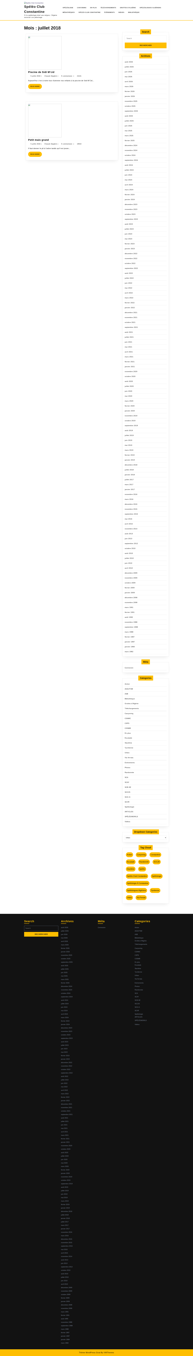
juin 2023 (128, 234)
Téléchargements (108, 7)
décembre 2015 (131, 504)
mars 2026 (129, 86)
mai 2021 (128, 347)
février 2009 (130, 588)
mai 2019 (128, 445)
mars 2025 (129, 135)
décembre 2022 (131, 253)
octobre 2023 (130, 214)
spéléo (142, 869)
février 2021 (130, 362)
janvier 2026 (130, 96)
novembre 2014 (131, 529)
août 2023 (129, 224)
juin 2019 (128, 440)
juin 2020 (128, 391)
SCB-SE (128, 787)
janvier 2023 (130, 249)
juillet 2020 (129, 386)
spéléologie (157, 876)
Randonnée (129, 772)
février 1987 (130, 637)
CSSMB (128, 728)
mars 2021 (129, 357)
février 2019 (130, 455)
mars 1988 (129, 632)
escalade (130, 862)
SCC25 (127, 792)
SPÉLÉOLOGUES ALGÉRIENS (150, 7)
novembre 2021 (131, 317)
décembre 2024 (131, 145)
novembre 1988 (131, 622)
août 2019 (129, 430)
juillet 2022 (129, 278)
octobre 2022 (130, 263)
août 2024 (129, 165)
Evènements (130, 762)
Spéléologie (68, 7)
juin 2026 (128, 72)
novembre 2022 (131, 258)
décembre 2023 (131, 204)
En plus (93, 7)
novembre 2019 (131, 416)
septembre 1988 (131, 627)
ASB (126, 694)
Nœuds (121, 12)
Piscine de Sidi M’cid (41, 72)
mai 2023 (128, 239)
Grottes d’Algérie (128, 7)
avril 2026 (129, 81)
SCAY (127, 782)
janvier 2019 (130, 460)
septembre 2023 (131, 219)
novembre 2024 (131, 150)
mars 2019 (129, 450)
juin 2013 (128, 538)
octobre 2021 (130, 322)
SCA (126, 777)
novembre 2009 (131, 578)
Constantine (155, 855)
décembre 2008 (131, 597)
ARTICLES (129, 812)
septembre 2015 (131, 514)
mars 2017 (129, 484)
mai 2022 (128, 288)
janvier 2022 (130, 307)
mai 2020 (128, 396)
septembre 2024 (131, 160)
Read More (36, 87)
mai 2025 (128, 131)
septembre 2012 (131, 543)
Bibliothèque (134, 12)
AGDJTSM (129, 689)
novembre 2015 (131, 509)
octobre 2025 (130, 106)
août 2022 (129, 273)
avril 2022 (129, 293)
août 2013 (129, 534)
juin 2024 (128, 175)
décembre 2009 (131, 573)
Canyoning (81, 7)
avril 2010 (129, 568)
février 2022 (130, 303)
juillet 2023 (129, 229)
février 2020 (130, 406)
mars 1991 (129, 607)
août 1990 (129, 617)
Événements (109, 12)
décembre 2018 (131, 465)
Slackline (128, 743)
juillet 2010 (129, 558)
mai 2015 (128, 519)
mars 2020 (129, 401)
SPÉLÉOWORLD (131, 816)
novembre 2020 (131, 371)
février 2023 (130, 244)
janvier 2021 (130, 366)
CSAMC (128, 718)
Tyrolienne (129, 748)
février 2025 (130, 140)
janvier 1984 (130, 647)
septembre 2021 (131, 327)
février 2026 (130, 91)
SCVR (127, 802)
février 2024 (130, 194)
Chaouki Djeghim (50, 76)
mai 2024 (128, 180)
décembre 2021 (131, 312)
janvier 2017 (130, 489)
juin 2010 (128, 563)
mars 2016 (129, 499)
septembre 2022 (131, 268)
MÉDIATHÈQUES (69, 12)
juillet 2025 (129, 121)
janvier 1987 (130, 642)
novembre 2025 (131, 101)
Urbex (127, 753)
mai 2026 (128, 77)
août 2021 (129, 332)
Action (127, 684)
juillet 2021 (129, 337)
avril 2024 (129, 185)
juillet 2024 (129, 170)
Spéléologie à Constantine (137, 883)
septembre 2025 (131, 111)
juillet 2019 (129, 435)
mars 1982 (129, 651)
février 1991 (130, 612)
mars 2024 (129, 190)
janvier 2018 (130, 475)
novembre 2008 (131, 602)
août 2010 (129, 553)
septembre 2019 (131, 425)
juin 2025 (128, 126)
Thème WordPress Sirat (89, 1353)
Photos (127, 767)
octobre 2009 (130, 583)
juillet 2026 (129, 67)
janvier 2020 (130, 411)
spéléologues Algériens (136, 890)
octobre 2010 (130, 548)
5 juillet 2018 (35, 76)
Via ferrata (129, 757)
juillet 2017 (129, 479)
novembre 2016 (131, 494)
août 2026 (129, 62)
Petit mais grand (38, 139)
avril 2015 (129, 524)
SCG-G (127, 797)
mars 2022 (129, 298)
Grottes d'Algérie (131, 703)
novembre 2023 (131, 209)
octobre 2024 (130, 155)
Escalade (128, 738)
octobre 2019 (130, 421)
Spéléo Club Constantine (90, 12)
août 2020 (129, 381)
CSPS (127, 723)
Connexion (129, 668)
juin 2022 (128, 283)
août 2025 (129, 116)
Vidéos (127, 821)
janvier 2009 (130, 593)
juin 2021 (128, 342)
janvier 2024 (130, 199)
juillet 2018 (129, 470)
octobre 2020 (130, 376)
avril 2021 (129, 352)
